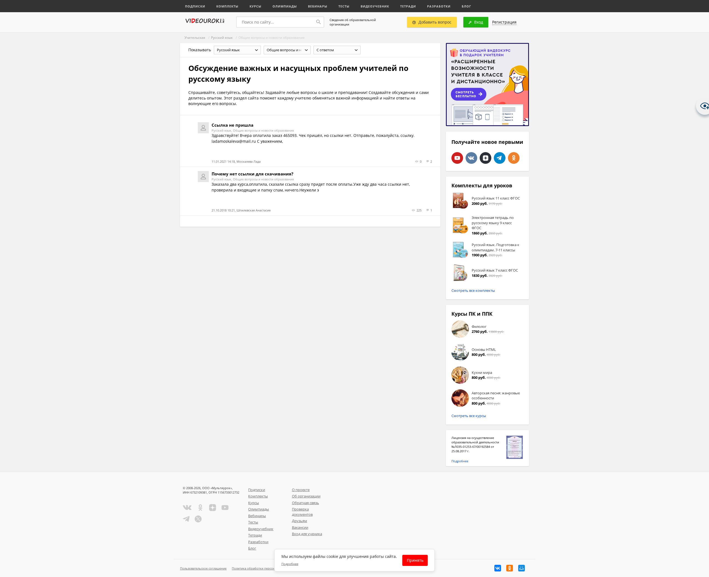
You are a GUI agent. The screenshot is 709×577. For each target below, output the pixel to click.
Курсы (255, 6)
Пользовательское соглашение (203, 568)
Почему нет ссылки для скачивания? (252, 174)
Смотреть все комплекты (473, 290)
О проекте (301, 489)
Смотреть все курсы (468, 415)
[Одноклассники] (509, 568)
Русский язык (222, 37)
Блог (466, 6)
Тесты (344, 6)
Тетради (408, 6)
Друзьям (299, 520)
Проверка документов (302, 512)
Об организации (306, 496)
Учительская (194, 37)
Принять (415, 560)
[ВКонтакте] (497, 568)
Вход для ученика (307, 533)
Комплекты (227, 6)
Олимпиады (285, 6)
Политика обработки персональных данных (265, 568)
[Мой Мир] (521, 568)
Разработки (439, 6)
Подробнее (459, 461)
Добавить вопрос (434, 22)
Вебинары (317, 6)
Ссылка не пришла (232, 125)
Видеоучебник (375, 6)
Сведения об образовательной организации (353, 22)
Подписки (195, 6)
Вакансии (300, 527)
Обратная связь (305, 502)
